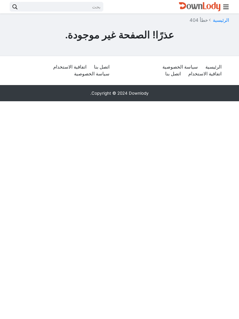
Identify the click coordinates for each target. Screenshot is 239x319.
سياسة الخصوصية (180, 67)
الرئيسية (221, 20)
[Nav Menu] (226, 6)
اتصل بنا (173, 74)
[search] (15, 7)
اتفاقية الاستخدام (205, 74)
